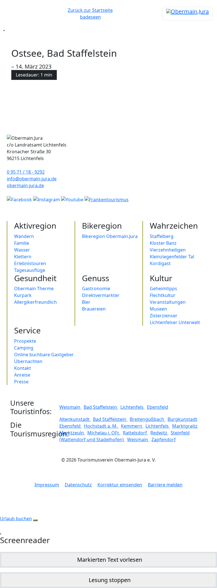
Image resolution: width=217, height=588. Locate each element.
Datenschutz (78, 485)
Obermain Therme (34, 288)
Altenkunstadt (75, 419)
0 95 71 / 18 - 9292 (26, 172)
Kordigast (160, 263)
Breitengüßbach (147, 419)
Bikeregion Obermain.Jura (110, 236)
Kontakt (22, 368)
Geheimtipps (163, 288)
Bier (86, 302)
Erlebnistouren (30, 263)
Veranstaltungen (168, 302)
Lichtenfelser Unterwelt (175, 322)
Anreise (22, 375)
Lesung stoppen (110, 580)
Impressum (46, 485)
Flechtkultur (162, 295)
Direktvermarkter (101, 295)
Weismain (70, 407)
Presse (21, 382)
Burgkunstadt (182, 419)
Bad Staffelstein (101, 407)
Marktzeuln (72, 433)
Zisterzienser (163, 315)
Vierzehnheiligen (168, 250)
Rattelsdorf (135, 433)
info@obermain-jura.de (32, 179)
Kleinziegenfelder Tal (172, 256)
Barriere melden (165, 485)
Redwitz (159, 433)
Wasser (22, 250)
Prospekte (25, 341)
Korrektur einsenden (119, 485)
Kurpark (23, 295)
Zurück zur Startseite (90, 10)
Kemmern (132, 426)
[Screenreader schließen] (0, 533)
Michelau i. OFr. (104, 433)
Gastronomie (96, 288)
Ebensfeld (157, 407)
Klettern (22, 256)
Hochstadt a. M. (101, 426)
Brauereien (94, 309)
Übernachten (28, 361)
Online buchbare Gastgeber (44, 354)
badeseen (90, 17)
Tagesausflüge (29, 270)
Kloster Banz (163, 243)
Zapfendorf (163, 439)
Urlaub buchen (16, 518)
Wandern (24, 236)
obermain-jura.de (25, 185)
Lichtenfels (132, 407)
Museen (158, 309)
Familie (21, 243)
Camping (23, 348)
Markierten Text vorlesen (109, 559)
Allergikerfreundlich (35, 302)
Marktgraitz (185, 426)
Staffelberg (161, 236)
